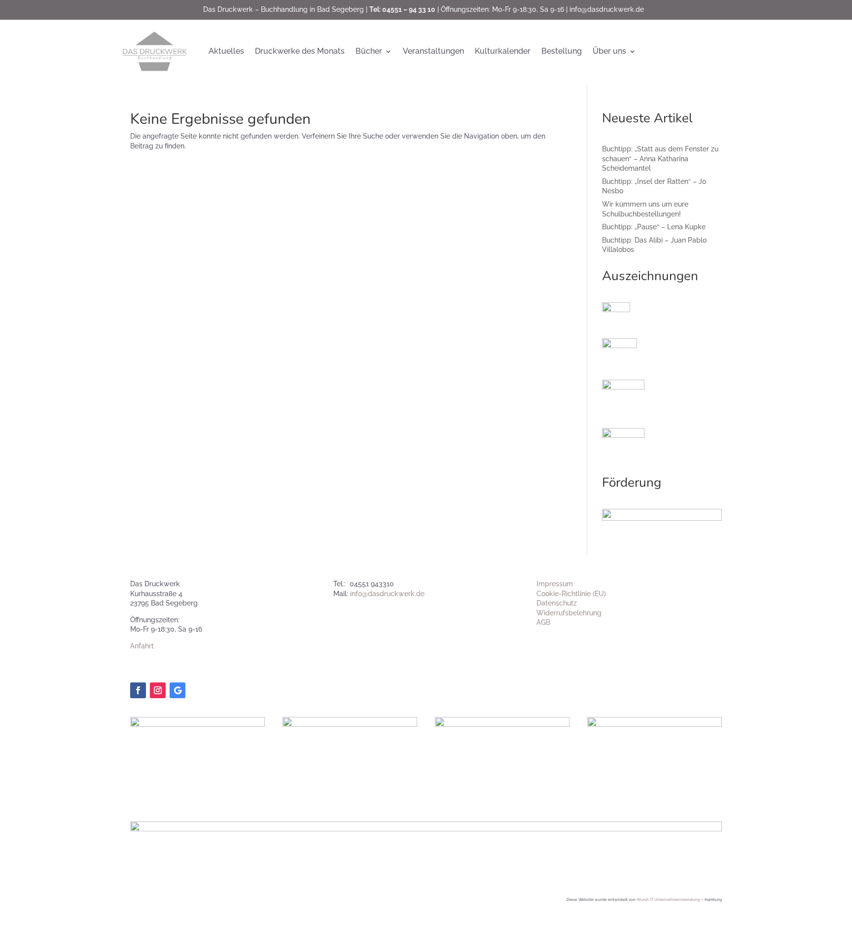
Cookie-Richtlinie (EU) (571, 594)
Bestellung (561, 51)
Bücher (368, 51)
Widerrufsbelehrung (569, 613)
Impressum (554, 584)
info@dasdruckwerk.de (606, 9)
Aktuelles (226, 51)
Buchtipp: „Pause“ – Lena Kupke (654, 227)
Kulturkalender (503, 51)
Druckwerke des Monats (300, 51)
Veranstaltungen (433, 51)
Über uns (609, 51)
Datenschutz (556, 603)
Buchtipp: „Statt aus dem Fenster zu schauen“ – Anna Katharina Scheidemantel (660, 158)
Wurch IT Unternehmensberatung (668, 899)
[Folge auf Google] (177, 690)
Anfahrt (142, 646)
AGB (543, 622)
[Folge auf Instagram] (158, 690)
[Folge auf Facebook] (138, 690)
